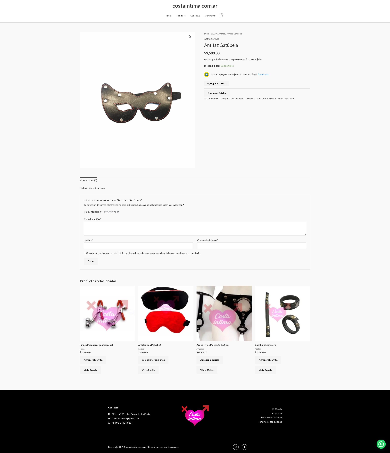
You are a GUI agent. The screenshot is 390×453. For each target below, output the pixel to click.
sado (292, 98)
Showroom (210, 15)
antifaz (259, 98)
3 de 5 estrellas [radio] (111, 211)
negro (286, 98)
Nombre (88, 240)
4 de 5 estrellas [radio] (114, 211)
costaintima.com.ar (195, 5)
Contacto (195, 15)
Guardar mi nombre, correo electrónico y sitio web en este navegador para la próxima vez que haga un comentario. (143, 253)
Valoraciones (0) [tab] (88, 180)
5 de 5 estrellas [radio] (118, 211)
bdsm (265, 98)
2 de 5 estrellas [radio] (108, 211)
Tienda (179, 15)
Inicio (168, 15)
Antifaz (221, 33)
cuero (271, 98)
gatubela (279, 98)
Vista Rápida (90, 370)
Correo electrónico (207, 240)
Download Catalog (217, 93)
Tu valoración (92, 219)
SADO (214, 33)
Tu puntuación (93, 211)
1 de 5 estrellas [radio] (105, 211)
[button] (190, 37)
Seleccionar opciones (153, 359)
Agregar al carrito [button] (93, 359)
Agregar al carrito (216, 83)
